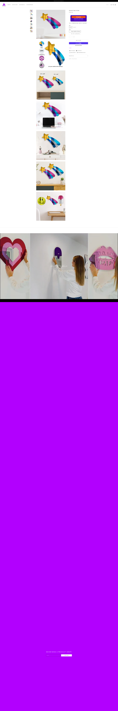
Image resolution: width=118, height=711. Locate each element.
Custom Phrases (30, 4)
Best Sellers (14, 4)
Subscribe (66, 655)
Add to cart (78, 40)
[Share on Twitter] (73, 58)
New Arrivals (22, 4)
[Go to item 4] (31, 21)
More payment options (78, 45)
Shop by (9, 4)
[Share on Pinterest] (74, 58)
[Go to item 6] (31, 27)
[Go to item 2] (31, 14)
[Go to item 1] (31, 11)
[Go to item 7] (31, 31)
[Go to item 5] (31, 24)
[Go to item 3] (31, 17)
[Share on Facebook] (72, 58)
